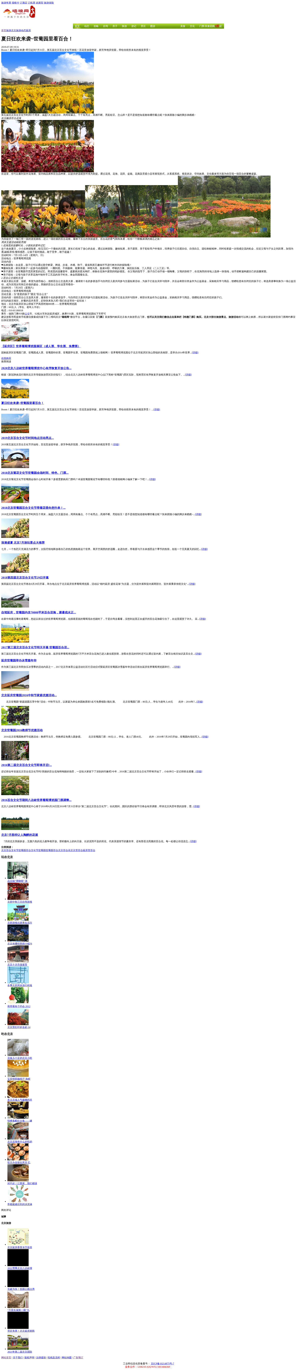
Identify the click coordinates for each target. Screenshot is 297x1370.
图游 (152, 26)
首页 (77, 26)
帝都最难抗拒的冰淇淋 (19, 1204)
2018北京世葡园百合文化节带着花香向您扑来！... (33, 507)
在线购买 (6, 358)
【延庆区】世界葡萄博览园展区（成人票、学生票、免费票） (41, 346)
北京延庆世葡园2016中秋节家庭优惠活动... (29, 695)
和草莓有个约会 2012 (18, 1006)
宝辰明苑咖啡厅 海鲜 (18, 1079)
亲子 (114, 26)
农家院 (39, 2)
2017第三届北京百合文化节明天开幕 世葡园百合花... (35, 647)
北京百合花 (64, 850)
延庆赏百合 (89, 850)
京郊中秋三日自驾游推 (19, 902)
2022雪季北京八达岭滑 (19, 1268)
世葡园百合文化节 (28, 850)
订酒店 (23, 2)
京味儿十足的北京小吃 (19, 1058)
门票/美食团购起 (210, 26)
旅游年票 (6, 2)
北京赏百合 (77, 850)
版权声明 (29, 1357)
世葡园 (42, 850)
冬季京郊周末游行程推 (19, 985)
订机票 (31, 2)
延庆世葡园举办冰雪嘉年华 (19, 660)
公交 (27, 313)
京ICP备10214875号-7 (162, 1363)
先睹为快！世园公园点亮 (21, 1289)
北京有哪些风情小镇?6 (19, 943)
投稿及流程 (54, 1357)
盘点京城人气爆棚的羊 (19, 1100)
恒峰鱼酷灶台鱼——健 (19, 1120)
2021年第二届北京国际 (19, 1351)
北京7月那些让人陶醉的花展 (19, 834)
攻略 (96, 26)
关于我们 (18, 1357)
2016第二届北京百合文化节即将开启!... (26, 765)
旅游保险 (49, 2)
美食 (182, 26)
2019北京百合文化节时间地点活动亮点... (27, 438)
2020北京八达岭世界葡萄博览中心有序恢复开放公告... (36, 368)
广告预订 (78, 1357)
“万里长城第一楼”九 (18, 1310)
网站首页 (6, 1357)
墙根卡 (15, 2)
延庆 (28, 30)
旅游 (8, 30)
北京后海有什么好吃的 (19, 1141)
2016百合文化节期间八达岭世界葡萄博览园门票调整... (36, 800)
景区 (143, 26)
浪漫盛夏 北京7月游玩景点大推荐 (23, 542)
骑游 (124, 26)
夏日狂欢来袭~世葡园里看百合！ (22, 403)
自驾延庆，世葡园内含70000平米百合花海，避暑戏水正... (38, 612)
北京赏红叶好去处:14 (18, 1027)
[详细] (195, 352)
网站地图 (67, 1357)
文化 (192, 26)
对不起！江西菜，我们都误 (22, 1183)
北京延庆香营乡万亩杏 (19, 1247)
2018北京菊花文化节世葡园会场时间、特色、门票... (35, 472)
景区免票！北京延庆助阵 (21, 1331)
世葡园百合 (52, 850)
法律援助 (41, 1357)
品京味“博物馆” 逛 (17, 881)
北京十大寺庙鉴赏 (17, 964)
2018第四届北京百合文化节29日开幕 (25, 577)
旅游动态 (21, 30)
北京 (13, 30)
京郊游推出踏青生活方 (19, 922)
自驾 (105, 26)
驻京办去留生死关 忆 (18, 1162)
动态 (86, 26)
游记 (133, 26)
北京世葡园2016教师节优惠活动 (22, 730)
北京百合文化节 (10, 850)
